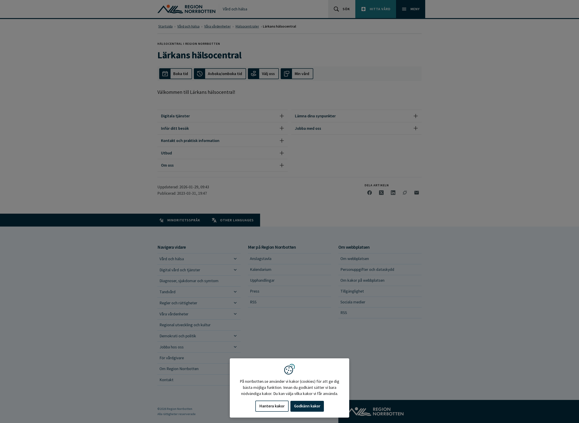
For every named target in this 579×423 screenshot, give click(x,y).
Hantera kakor (272, 406)
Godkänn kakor (307, 406)
